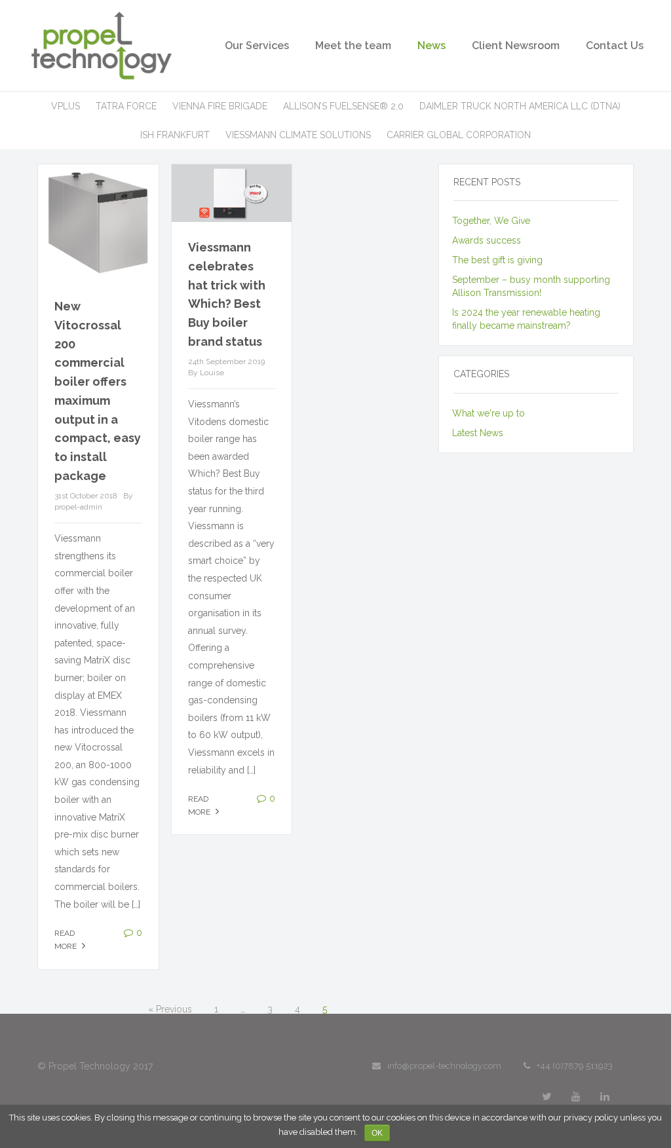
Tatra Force (126, 106)
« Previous (170, 1009)
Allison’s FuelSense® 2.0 (343, 106)
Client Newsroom (516, 45)
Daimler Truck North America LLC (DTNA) (520, 106)
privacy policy (591, 1117)
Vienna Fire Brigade (219, 106)
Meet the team (353, 45)
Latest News (477, 433)
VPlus (65, 106)
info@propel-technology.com (444, 1066)
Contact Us (614, 45)
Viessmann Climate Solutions (298, 135)
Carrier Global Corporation (459, 135)
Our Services (257, 45)
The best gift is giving (497, 260)
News (431, 45)
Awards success (486, 240)
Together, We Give (491, 220)
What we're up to (488, 413)
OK (377, 1133)
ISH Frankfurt (175, 135)
